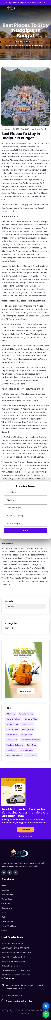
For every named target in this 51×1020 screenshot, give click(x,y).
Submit (25, 530)
